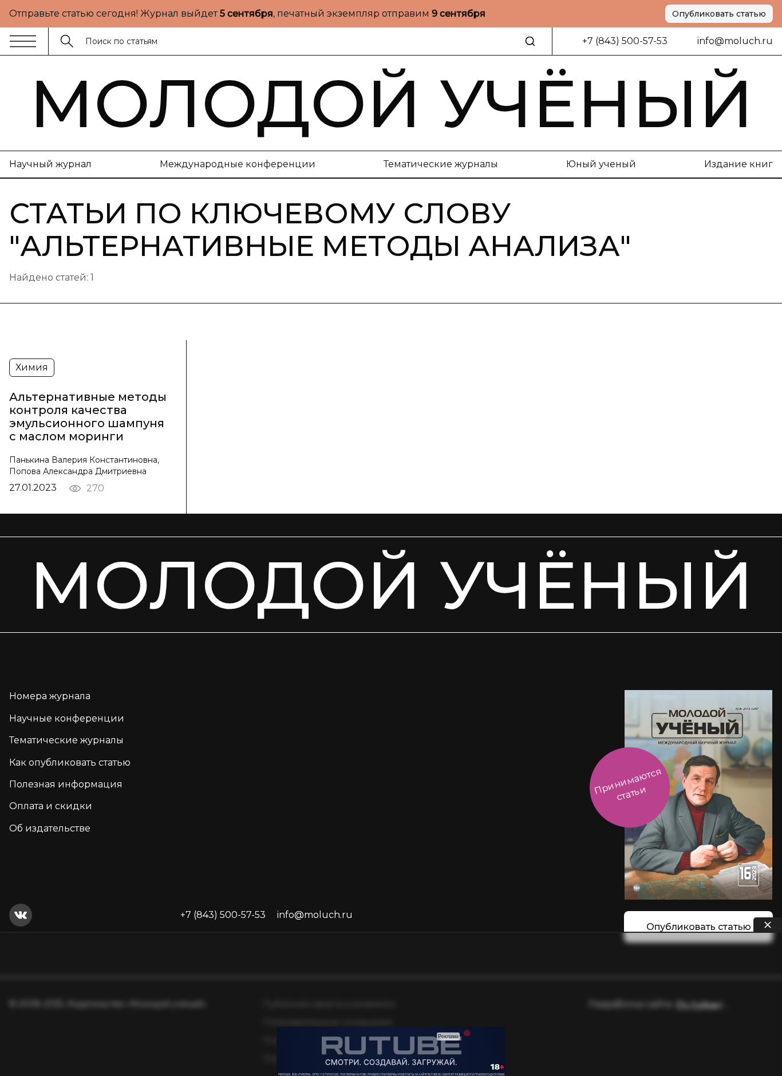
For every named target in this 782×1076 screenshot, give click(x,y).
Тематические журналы (441, 164)
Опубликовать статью (719, 14)
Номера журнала (49, 696)
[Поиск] (530, 41)
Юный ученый (601, 164)
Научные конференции (66, 718)
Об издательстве (49, 828)
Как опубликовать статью (70, 762)
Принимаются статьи (627, 784)
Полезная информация (66, 784)
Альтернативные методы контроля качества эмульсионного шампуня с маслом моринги (88, 417)
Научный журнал (50, 164)
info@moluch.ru (735, 41)
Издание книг (738, 164)
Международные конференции (237, 164)
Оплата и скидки (50, 806)
